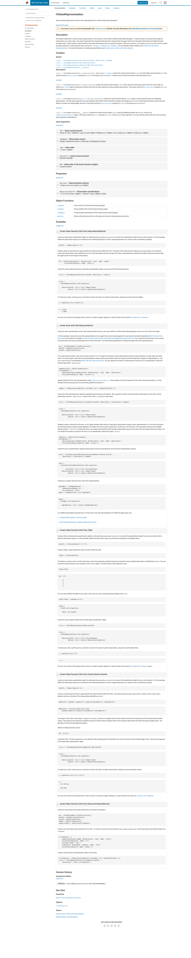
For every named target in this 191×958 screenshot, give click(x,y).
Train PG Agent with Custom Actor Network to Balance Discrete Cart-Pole (109, 338)
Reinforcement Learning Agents (67, 917)
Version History (29, 44)
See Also (27, 47)
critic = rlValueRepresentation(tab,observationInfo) (75, 63)
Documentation (60, 8)
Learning (65, 3)
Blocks (92, 8)
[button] (161, 2)
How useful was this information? (111, 922)
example (59, 80)
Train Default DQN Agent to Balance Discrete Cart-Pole (77, 522)
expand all (59, 125)
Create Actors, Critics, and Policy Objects (119, 48)
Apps (99, 8)
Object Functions (30, 39)
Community (55, 3)
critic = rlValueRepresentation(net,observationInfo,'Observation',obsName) (84, 60)
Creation (27, 33)
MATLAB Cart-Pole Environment (93, 361)
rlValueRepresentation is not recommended (146, 28)
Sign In (154, 3)
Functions (82, 8)
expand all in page (62, 25)
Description (28, 31)
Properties (28, 36)
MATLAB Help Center (40, 3)
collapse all (59, 226)
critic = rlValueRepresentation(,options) (72, 67)
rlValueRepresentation (31, 25)
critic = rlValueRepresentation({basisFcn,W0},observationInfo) (79, 65)
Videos (107, 8)
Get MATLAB (142, 3)
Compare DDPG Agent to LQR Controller (73, 517)
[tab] (111, 132)
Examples (28, 42)
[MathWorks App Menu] (165, 2)
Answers (116, 8)
